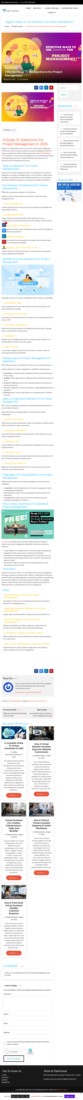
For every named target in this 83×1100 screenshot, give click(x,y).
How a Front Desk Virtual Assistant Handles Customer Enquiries (13, 908)
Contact (52, 12)
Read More (12, 795)
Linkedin (4, 1080)
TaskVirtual (6, 542)
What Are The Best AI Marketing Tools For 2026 (14, 713)
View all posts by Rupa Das (24, 692)
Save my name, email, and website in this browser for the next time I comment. (28, 1043)
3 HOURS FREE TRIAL (69, 8)
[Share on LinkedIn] (4, 237)
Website (38, 692)
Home (28, 8)
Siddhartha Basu (39, 755)
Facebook (5, 1077)
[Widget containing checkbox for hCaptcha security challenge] (19, 1051)
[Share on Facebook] (36, 89)
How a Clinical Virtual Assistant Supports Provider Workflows (41, 824)
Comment (7, 994)
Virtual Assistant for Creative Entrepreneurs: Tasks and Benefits (13, 825)
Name (6, 1014)
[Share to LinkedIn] (46, 89)
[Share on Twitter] (41, 89)
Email (6, 1023)
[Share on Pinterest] (51, 89)
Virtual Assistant (10, 68)
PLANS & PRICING (52, 8)
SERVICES (37, 8)
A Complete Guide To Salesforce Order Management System (41, 713)
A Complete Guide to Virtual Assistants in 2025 (13, 746)
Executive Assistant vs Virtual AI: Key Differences (68, 166)
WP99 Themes (62, 1090)
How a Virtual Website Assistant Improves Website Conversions (41, 748)
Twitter (4, 1075)
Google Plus (6, 1082)
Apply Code (69, 1096)
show (13, 130)
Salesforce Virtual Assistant (37, 701)
